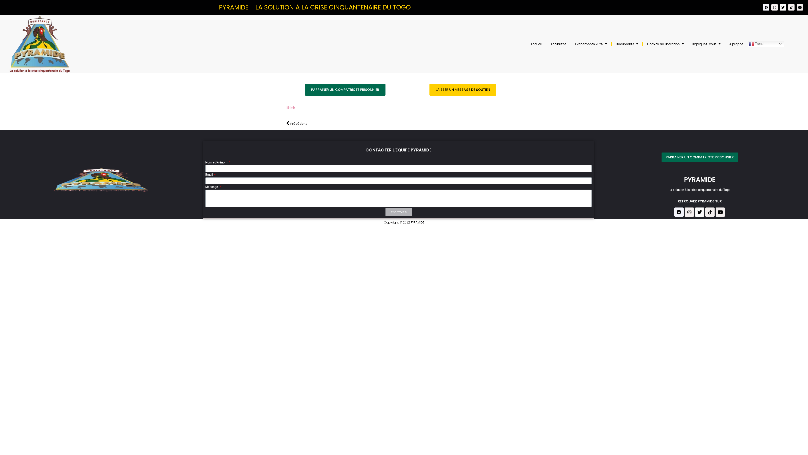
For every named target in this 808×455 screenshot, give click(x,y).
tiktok (290, 107)
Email (209, 175)
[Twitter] (783, 7)
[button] (345, 90)
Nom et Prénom (216, 162)
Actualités (558, 44)
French (759, 44)
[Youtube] (800, 7)
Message (212, 187)
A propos (736, 44)
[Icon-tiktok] (791, 7)
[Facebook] (766, 7)
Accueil (536, 44)
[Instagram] (774, 7)
